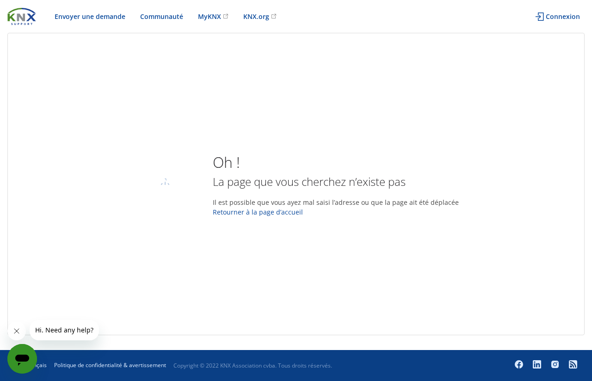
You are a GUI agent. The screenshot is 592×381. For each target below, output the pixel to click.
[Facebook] (520, 365)
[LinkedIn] (538, 365)
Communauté (161, 16)
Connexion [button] (563, 16)
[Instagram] (556, 365)
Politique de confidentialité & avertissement (110, 365)
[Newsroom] (573, 365)
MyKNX (209, 16)
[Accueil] (21, 15)
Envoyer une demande (90, 16)
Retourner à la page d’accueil (258, 212)
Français (36, 365)
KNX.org (256, 16)
